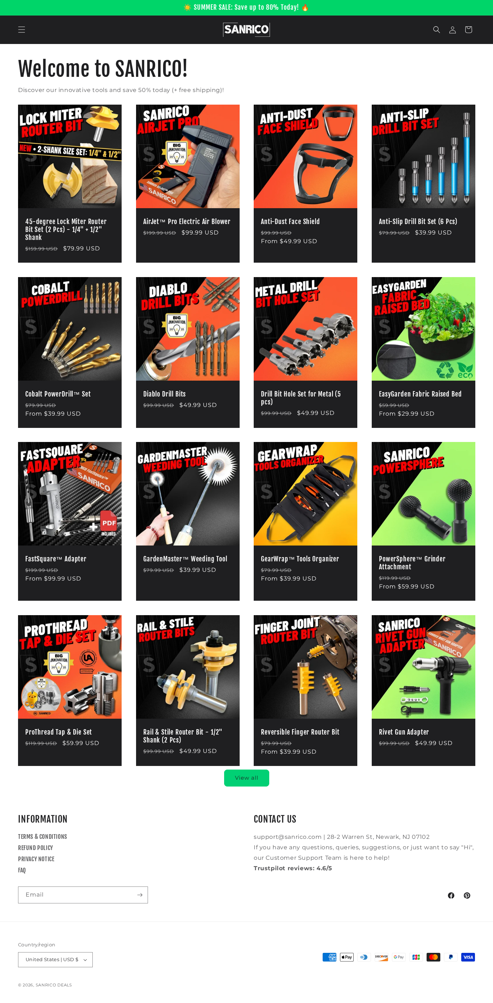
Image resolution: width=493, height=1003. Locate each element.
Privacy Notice (36, 859)
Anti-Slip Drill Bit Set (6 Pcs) (418, 221)
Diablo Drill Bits (164, 394)
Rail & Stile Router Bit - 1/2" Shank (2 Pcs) (183, 736)
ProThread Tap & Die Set (58, 732)
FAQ (22, 870)
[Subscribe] (140, 894)
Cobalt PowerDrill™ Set (58, 394)
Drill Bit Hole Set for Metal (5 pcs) (301, 398)
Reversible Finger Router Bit (300, 732)
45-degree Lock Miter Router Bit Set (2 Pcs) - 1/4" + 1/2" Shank (66, 229)
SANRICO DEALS (54, 984)
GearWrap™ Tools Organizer (300, 559)
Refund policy (35, 847)
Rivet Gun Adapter (404, 732)
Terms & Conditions (42, 836)
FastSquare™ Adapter (56, 559)
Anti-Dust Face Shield (290, 221)
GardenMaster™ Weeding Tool (185, 559)
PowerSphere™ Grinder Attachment (412, 563)
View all (246, 777)
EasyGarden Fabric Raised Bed (420, 394)
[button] (22, 30)
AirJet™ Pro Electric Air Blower (187, 221)
